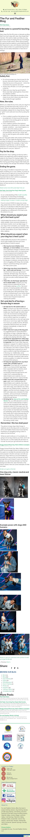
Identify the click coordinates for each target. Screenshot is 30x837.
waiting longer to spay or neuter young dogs (14, 200)
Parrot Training (7, 684)
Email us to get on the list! (7, 469)
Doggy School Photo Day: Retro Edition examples (14, 445)
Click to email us (9, 773)
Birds (4, 675)
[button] (15, 13)
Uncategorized (7, 691)
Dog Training (6, 678)
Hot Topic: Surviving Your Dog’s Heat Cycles (13, 190)
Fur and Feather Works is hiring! (9, 715)
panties (18, 286)
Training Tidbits (7, 689)
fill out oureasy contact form (12, 778)
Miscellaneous (7, 682)
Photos (5, 686)
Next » (9, 662)
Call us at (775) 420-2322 (11, 769)
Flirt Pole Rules (4, 25)
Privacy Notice (6, 827)
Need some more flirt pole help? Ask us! (12, 188)
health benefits (22, 195)
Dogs (4, 680)
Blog (4, 677)
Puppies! (5, 687)
